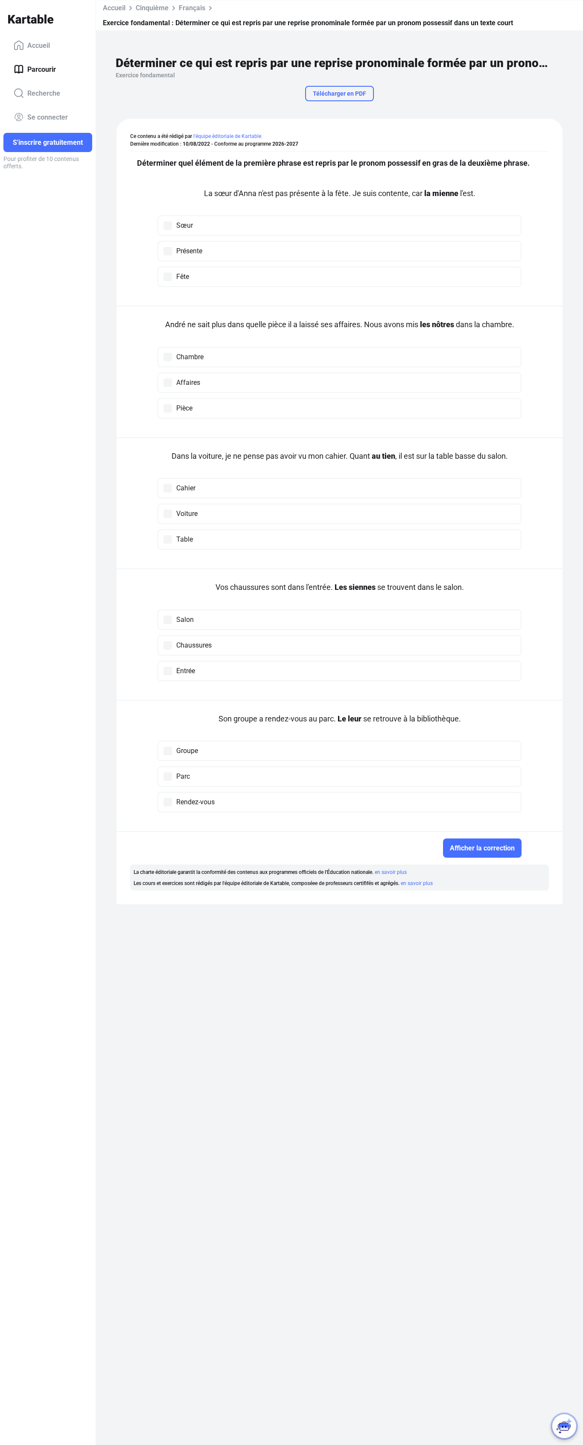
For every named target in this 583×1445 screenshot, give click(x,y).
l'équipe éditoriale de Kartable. (227, 136)
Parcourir (41, 69)
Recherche (43, 93)
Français (192, 8)
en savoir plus (391, 872)
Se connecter (47, 117)
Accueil (38, 45)
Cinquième (152, 8)
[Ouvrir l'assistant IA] (564, 1426)
